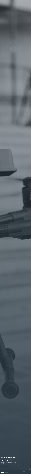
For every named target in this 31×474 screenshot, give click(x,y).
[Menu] (30, 0)
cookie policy (24, 471)
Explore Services (11, 466)
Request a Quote (4, 466)
